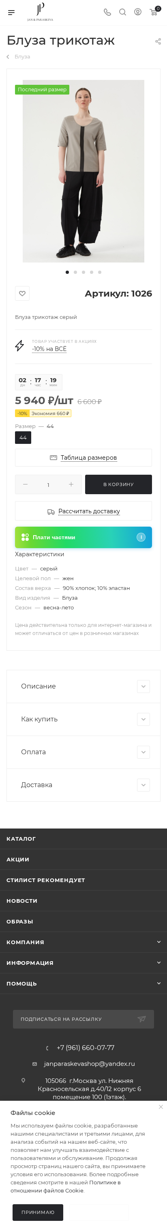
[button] (67, 272)
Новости (22, 900)
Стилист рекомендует (45, 880)
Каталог (21, 838)
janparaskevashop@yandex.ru (89, 1063)
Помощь (21, 983)
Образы (19, 921)
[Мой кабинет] (137, 13)
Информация (30, 963)
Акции (18, 859)
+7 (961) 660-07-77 (85, 1048)
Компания (25, 942)
